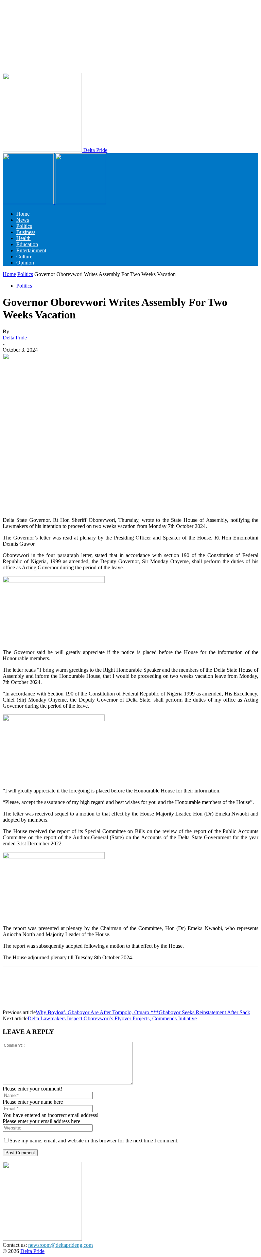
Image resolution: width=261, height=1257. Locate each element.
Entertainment (31, 250)
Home (23, 214)
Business (25, 232)
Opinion (25, 263)
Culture (24, 256)
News (22, 220)
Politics (24, 226)
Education (27, 244)
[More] (219, 981)
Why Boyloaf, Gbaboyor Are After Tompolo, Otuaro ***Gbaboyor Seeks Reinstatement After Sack (143, 1012)
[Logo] (29, 202)
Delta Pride (15, 337)
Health (23, 238)
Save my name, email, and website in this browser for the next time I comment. (94, 1140)
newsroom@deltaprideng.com (60, 1245)
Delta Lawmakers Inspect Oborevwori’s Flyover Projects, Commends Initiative (112, 1018)
